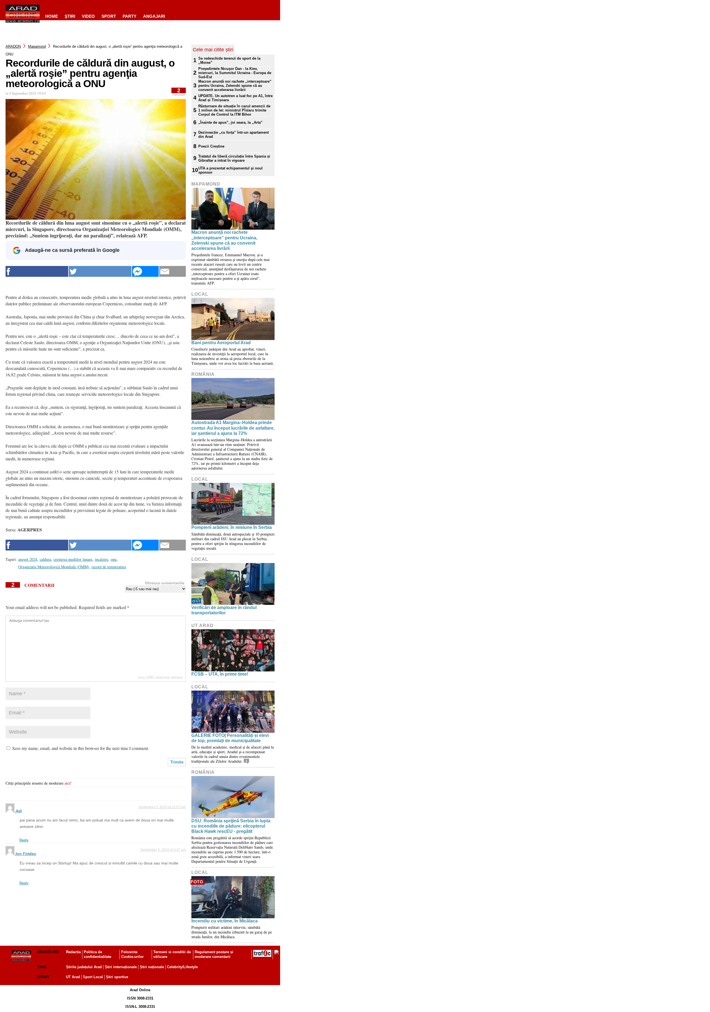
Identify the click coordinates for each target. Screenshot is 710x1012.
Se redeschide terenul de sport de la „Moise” (229, 60)
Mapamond (37, 46)
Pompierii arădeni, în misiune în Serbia (231, 527)
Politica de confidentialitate (97, 954)
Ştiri (70, 16)
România (203, 374)
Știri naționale (152, 967)
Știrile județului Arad (84, 967)
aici (67, 783)
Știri (41, 967)
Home (51, 16)
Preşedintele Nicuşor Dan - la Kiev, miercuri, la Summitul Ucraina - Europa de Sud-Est (234, 73)
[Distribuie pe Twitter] (100, 271)
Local (199, 294)
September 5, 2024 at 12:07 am (162, 807)
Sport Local (93, 977)
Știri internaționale (121, 967)
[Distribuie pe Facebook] (37, 271)
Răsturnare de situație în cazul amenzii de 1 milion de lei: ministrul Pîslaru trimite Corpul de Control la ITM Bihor (234, 110)
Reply (24, 840)
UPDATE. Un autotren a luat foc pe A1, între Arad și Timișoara (235, 98)
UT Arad (202, 625)
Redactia (73, 952)
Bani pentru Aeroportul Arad (221, 342)
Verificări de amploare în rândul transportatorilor (224, 610)
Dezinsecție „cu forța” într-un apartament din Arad (233, 134)
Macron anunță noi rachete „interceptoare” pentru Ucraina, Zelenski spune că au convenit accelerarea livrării (235, 85)
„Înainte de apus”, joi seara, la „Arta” (230, 122)
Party (129, 16)
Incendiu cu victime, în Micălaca (224, 921)
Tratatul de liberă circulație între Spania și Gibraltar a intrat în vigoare (234, 158)
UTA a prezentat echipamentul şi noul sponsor (230, 170)
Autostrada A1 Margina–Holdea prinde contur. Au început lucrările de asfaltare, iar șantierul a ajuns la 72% (233, 427)
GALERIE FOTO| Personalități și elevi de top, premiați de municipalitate (230, 738)
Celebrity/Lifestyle (182, 967)
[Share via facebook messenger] (145, 271)
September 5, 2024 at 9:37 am (163, 850)
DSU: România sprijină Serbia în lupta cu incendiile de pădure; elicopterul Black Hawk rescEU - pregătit (230, 826)
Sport (109, 16)
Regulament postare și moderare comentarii (214, 954)
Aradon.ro (48, 952)
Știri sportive (117, 977)
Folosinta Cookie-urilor (132, 954)
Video (88, 16)
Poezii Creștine (211, 146)
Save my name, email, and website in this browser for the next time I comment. (80, 748)
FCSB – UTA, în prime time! (219, 674)
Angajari (154, 16)
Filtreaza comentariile (164, 583)
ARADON (13, 46)
